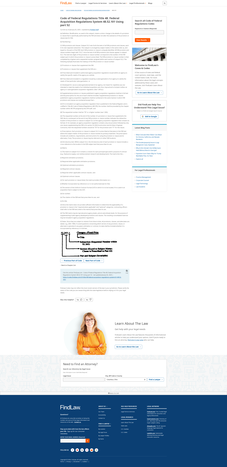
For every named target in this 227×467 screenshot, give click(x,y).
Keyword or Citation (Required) (146, 29)
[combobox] (84, 380)
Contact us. (77, 422)
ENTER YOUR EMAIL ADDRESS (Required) (72, 437)
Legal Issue (67, 376)
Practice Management (143, 177)
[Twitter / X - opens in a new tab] (82, 450)
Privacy (69, 461)
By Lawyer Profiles (103, 435)
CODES (61, 10)
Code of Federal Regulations (73, 10)
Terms (62, 461)
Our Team (101, 411)
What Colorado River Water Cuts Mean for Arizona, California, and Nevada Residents (149, 137)
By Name (101, 439)
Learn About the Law (127, 422)
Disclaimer (76, 461)
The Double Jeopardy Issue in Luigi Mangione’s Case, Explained (147, 144)
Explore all (139, 159)
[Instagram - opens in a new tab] (87, 450)
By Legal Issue (102, 432)
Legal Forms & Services (128, 411)
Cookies (84, 461)
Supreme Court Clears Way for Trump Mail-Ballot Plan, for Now (148, 155)
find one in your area (135, 340)
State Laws (124, 426)
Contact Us (101, 418)
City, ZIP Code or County (113, 376)
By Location (101, 429)
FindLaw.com (151, 411)
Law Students (140, 187)
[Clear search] (145, 380)
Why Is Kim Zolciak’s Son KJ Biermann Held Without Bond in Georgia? (148, 149)
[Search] (165, 3)
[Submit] (88, 441)
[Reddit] (91, 450)
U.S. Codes (124, 432)
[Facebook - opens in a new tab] (72, 450)
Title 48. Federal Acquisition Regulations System (97, 10)
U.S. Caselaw (125, 429)
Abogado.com (151, 426)
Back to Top (114, 393)
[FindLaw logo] (66, 3)
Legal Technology (142, 184)
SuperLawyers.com (153, 419)
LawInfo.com (151, 433)
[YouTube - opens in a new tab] (77, 450)
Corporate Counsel (142, 180)
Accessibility (102, 415)
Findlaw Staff (94, 30)
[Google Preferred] (96, 450)
